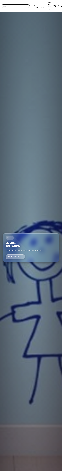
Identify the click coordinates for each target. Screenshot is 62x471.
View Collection (14, 256)
